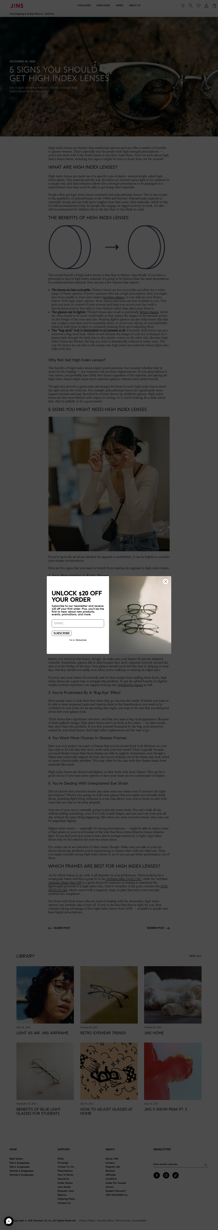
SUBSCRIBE (61, 633)
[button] (9, 1221)
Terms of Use (81, 640)
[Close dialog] (165, 581)
